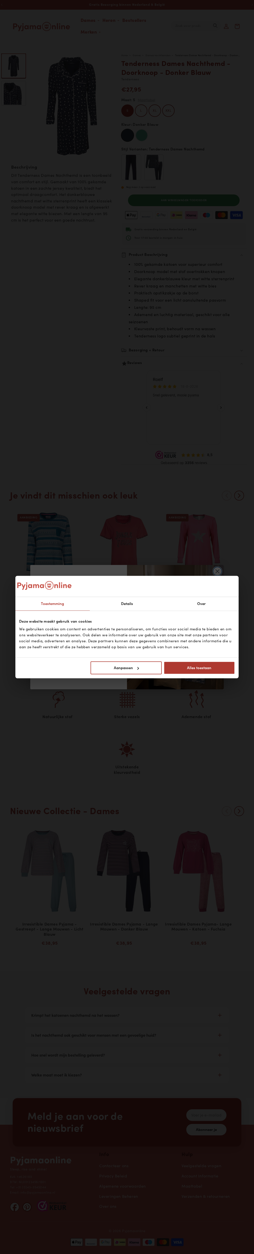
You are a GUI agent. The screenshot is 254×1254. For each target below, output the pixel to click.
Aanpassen (123, 668)
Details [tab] (127, 603)
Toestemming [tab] (52, 603)
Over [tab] (201, 603)
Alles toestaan (199, 668)
